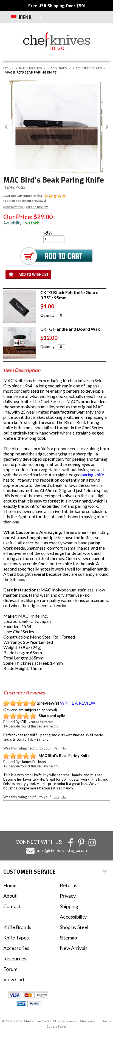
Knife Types (16, 938)
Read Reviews (13, 207)
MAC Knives (57, 68)
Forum (10, 969)
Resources (14, 958)
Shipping (69, 906)
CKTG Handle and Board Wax (70, 329)
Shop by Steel (74, 927)
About (10, 896)
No (63, 748)
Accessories (16, 948)
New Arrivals (73, 948)
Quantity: (47, 315)
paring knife (92, 474)
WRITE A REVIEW (77, 702)
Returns (68, 885)
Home (8, 68)
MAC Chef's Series (87, 68)
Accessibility (73, 917)
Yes (56, 748)
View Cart (14, 979)
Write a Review (37, 207)
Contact (12, 906)
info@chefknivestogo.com (62, 850)
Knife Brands (30, 68)
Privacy (68, 896)
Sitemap (68, 938)
